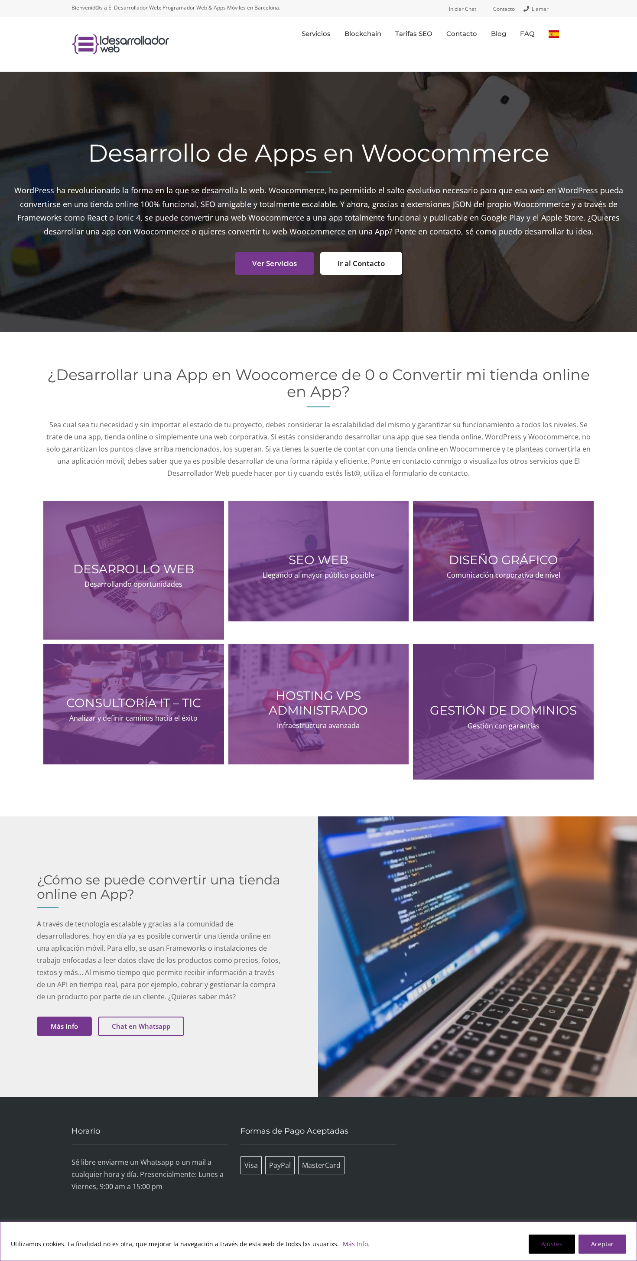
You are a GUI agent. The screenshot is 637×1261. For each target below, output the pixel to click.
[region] (318, 1241)
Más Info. (356, 1244)
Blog (498, 33)
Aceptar (602, 1244)
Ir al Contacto (361, 263)
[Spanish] (554, 34)
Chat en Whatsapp (141, 1026)
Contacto (461, 33)
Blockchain (362, 33)
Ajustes (551, 1244)
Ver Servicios (274, 263)
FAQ (527, 33)
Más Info (64, 1026)
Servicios (316, 33)
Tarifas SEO (413, 33)
